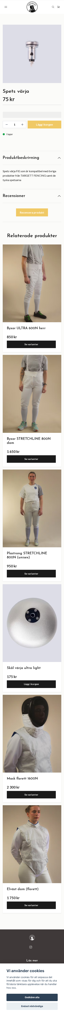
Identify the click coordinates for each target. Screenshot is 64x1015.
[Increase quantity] (22, 124)
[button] (55, 55)
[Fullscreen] (32, 54)
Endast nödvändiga (32, 1006)
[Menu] (6, 7)
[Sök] (53, 7)
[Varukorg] (58, 7)
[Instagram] (30, 947)
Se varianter (31, 344)
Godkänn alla (32, 997)
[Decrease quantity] (6, 124)
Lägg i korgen (31, 684)
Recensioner (14, 196)
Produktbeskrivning (21, 158)
